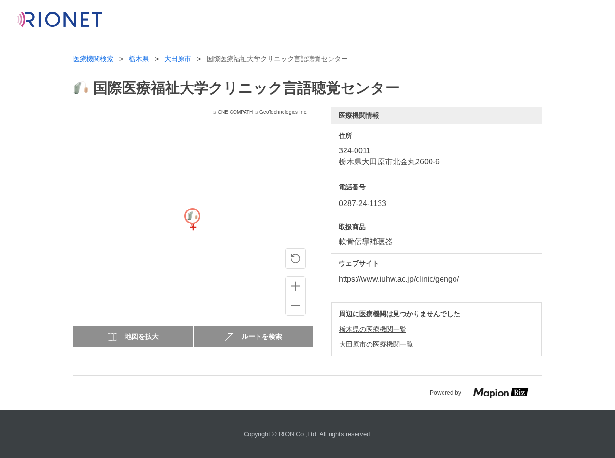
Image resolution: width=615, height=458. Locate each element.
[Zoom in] (295, 286)
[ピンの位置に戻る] (295, 258)
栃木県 (139, 58)
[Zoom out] (295, 305)
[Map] (192, 227)
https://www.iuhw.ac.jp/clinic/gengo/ (399, 279)
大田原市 (177, 58)
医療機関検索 (93, 58)
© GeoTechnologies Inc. (281, 112)
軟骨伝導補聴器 (366, 241)
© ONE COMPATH (233, 112)
